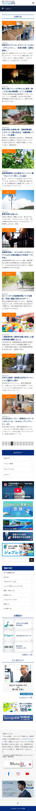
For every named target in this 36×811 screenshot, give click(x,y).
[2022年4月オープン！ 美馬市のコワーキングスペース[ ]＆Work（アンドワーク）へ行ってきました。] (18, 404)
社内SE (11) (8, 595)
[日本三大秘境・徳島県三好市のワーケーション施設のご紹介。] (18, 363)
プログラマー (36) (10, 581)
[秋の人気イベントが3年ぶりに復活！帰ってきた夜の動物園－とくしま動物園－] (18, 74)
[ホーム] (2, 8)
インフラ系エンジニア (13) (13, 586)
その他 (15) (8, 608)
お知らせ (9, 23)
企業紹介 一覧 (27, 654)
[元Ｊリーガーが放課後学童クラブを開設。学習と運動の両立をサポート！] (18, 281)
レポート (7, 474)
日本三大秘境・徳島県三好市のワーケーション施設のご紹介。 (18, 379)
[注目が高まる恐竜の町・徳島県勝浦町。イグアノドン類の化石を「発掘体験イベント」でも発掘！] (18, 115)
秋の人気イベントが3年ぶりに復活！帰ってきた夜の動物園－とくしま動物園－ (18, 90)
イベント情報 (8, 463)
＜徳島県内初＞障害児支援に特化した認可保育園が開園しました (18, 338)
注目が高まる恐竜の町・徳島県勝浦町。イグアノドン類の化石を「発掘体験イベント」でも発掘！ (18, 132)
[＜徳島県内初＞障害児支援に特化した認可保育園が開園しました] (18, 322)
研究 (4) (6, 604)
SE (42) (6, 577)
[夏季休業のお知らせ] (18, 200)
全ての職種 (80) (9, 572)
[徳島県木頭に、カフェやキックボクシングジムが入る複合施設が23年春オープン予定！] (18, 238)
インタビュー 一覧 (25, 697)
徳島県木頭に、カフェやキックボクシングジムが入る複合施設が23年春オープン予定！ (18, 255)
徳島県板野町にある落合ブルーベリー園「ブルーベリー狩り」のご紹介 (18, 174)
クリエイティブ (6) (10, 599)
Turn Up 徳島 (21, 808)
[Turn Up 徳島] (8, 3)
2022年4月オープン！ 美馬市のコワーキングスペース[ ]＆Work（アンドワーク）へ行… (18, 421)
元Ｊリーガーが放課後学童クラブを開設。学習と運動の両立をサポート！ (17, 297)
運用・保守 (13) (9, 590)
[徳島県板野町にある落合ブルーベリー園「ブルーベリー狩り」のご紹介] (18, 159)
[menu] (33, 3)
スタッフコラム (9, 469)
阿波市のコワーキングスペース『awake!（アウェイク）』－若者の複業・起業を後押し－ (18, 48)
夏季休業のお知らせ (10, 214)
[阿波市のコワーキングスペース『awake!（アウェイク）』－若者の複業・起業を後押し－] (18, 30)
